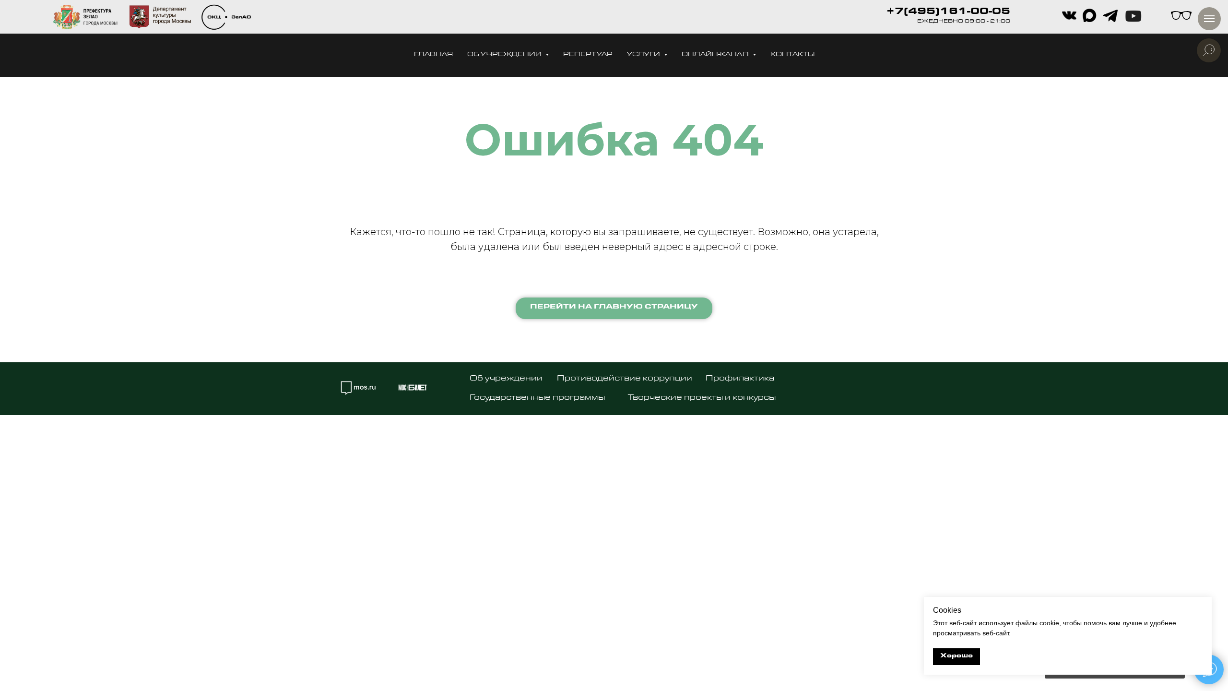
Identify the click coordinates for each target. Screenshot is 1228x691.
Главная (433, 55)
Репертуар (588, 55)
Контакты (792, 55)
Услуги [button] (644, 55)
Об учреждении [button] (505, 55)
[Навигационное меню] (1209, 18)
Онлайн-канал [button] (716, 55)
